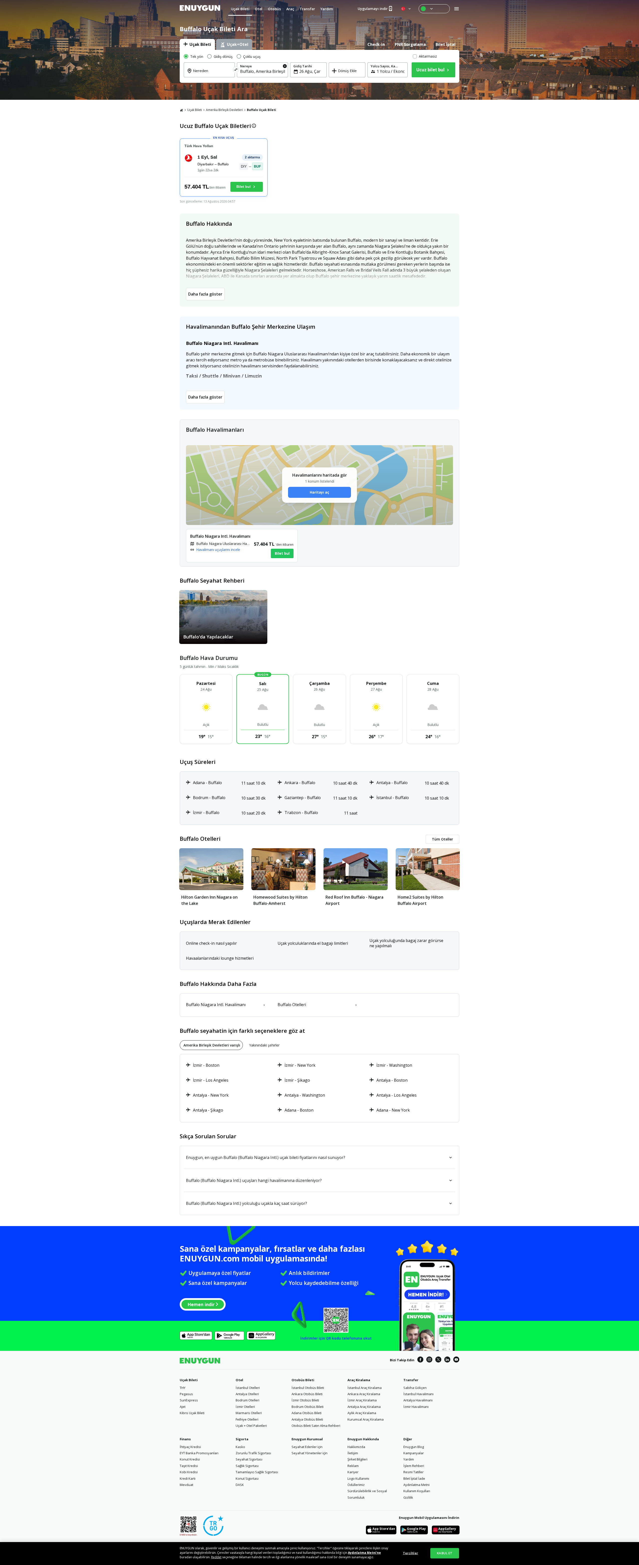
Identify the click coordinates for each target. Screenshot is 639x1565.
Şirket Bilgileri (357, 1459)
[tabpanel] (319, 66)
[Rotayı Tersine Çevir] (236, 70)
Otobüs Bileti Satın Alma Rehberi (316, 1425)
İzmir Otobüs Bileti (305, 1400)
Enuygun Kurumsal (307, 1439)
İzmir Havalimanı (416, 1406)
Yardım (408, 1459)
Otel (239, 1380)
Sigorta (242, 1439)
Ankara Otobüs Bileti (307, 1394)
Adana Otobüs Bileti (306, 1413)
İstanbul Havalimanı (418, 1394)
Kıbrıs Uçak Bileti (192, 1413)
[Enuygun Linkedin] (447, 1360)
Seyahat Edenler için (307, 1447)
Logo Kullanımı (358, 1478)
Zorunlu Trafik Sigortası (253, 1453)
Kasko (240, 1447)
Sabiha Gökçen (415, 1387)
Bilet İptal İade (414, 1478)
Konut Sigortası (247, 1478)
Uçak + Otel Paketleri (251, 1425)
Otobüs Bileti (303, 1380)
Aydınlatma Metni (416, 1484)
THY (182, 1387)
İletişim (352, 1453)
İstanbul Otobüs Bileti (308, 1387)
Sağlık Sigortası (247, 1465)
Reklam (353, 1465)
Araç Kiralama (358, 1380)
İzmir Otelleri (245, 1406)
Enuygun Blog (413, 1447)
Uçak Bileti (194, 109)
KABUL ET (444, 1553)
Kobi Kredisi (189, 1472)
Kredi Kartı (187, 1478)
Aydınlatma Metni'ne (364, 1553)
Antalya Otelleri (247, 1394)
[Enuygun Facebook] (420, 1360)
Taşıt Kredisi (189, 1465)
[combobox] (212, 74)
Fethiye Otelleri (247, 1419)
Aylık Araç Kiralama (361, 1413)
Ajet (182, 1406)
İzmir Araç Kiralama (362, 1400)
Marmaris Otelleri (249, 1413)
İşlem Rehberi (413, 1465)
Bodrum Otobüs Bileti (307, 1406)
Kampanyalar (413, 1453)
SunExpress (189, 1400)
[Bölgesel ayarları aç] (406, 9)
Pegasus (186, 1394)
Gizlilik (408, 1497)
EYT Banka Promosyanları (199, 1453)
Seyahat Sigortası (249, 1459)
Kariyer (352, 1472)
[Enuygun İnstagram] (429, 1360)
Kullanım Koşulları (416, 1491)
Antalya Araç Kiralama (364, 1406)
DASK (240, 1484)
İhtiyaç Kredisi (190, 1447)
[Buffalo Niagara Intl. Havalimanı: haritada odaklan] (242, 545)
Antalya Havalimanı (418, 1400)
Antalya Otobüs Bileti (307, 1419)
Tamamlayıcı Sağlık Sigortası (257, 1472)
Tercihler (410, 1553)
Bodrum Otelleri (247, 1400)
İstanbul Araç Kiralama (364, 1387)
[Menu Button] (434, 8)
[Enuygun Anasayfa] (200, 8)
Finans (185, 1439)
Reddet (216, 1557)
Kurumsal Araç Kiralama (365, 1419)
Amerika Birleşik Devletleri (224, 109)
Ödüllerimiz (356, 1484)
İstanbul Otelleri (248, 1387)
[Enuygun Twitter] (438, 1360)
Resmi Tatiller (413, 1472)
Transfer (410, 1380)
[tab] (197, 44)
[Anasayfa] (181, 110)
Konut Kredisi (190, 1459)
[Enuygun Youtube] (456, 1360)
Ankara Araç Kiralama (363, 1394)
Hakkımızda (356, 1447)
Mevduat (186, 1484)
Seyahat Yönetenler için (309, 1453)
